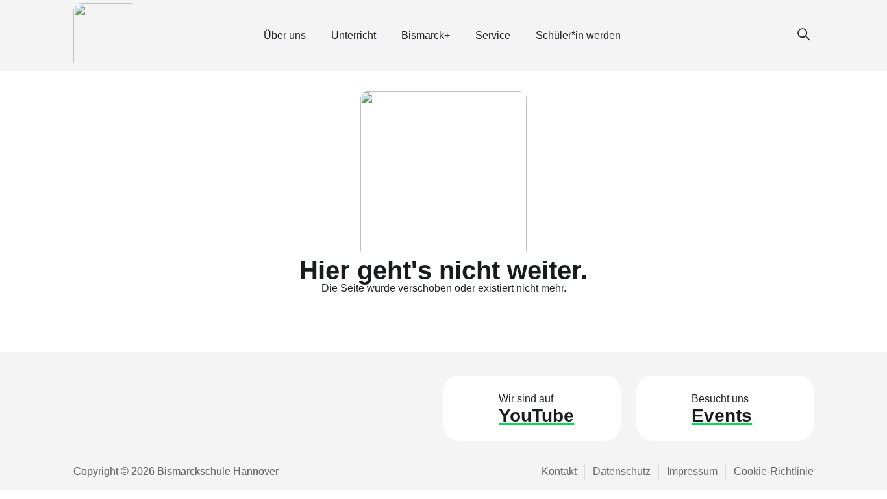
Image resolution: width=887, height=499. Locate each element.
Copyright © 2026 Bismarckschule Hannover (176, 471)
